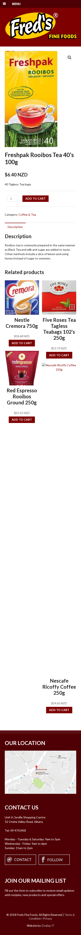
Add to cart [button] (22, 343)
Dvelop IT (48, 925)
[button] (69, 57)
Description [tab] (15, 227)
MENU (16, 4)
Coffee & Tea (27, 214)
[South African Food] (41, 42)
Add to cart (35, 198)
